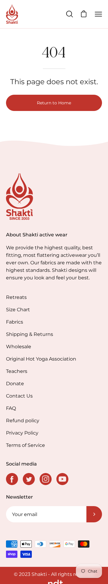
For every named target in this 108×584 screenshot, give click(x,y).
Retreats (16, 297)
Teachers (16, 371)
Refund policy (22, 420)
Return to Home (54, 103)
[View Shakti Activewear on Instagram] (46, 479)
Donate (15, 383)
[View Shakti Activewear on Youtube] (62, 479)
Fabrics (14, 322)
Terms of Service (25, 445)
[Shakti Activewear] (12, 14)
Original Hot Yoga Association (41, 359)
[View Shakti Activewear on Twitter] (29, 479)
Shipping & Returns (29, 334)
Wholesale (18, 346)
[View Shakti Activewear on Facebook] (12, 479)
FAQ (11, 408)
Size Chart (18, 309)
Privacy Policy (22, 433)
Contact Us (19, 396)
